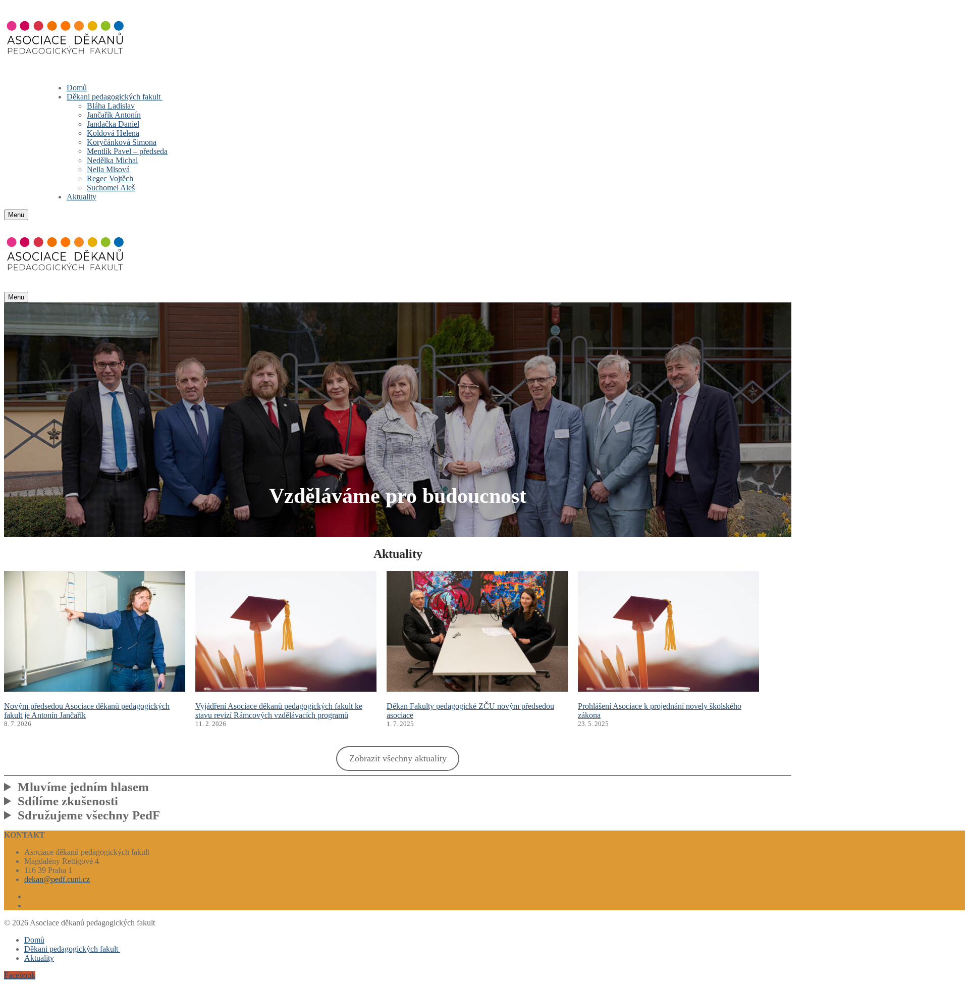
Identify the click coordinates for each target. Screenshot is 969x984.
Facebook (19, 975)
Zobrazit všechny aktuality (398, 758)
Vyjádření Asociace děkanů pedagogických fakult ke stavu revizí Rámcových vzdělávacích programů (278, 710)
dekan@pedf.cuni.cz (57, 879)
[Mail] (32, 905)
